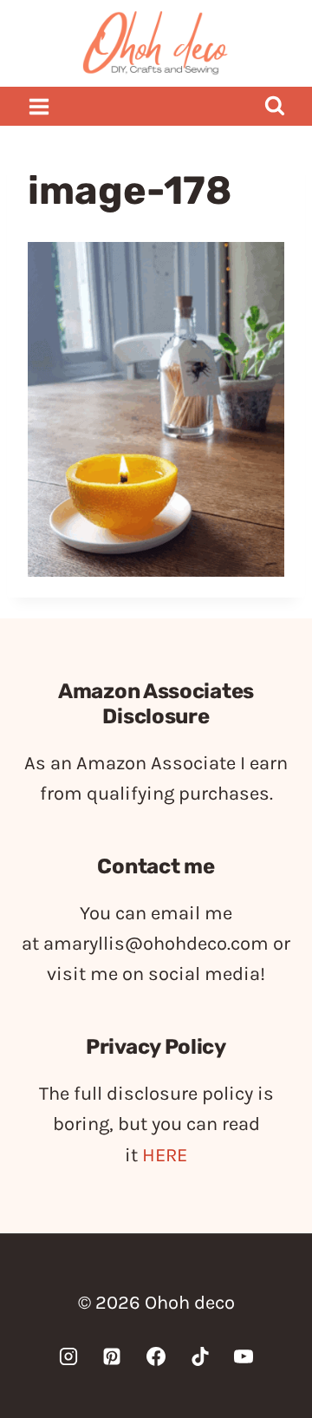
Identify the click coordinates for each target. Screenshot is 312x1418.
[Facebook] (156, 1356)
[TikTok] (200, 1356)
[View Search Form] (274, 106)
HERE (164, 1155)
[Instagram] (68, 1356)
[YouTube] (243, 1356)
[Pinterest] (112, 1356)
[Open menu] (39, 106)
